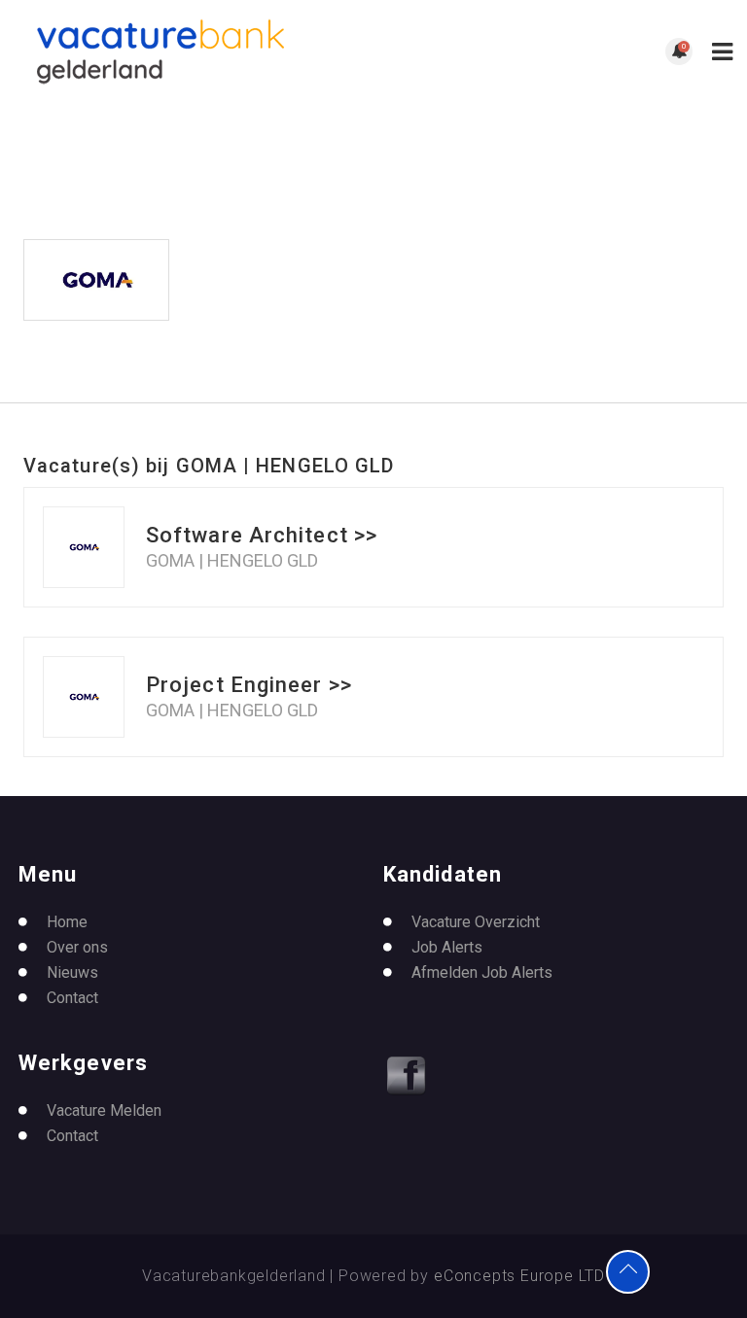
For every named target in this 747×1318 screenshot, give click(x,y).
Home (67, 922)
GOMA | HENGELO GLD (232, 561)
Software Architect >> (261, 535)
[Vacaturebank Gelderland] (194, 51)
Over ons (77, 947)
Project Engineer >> (249, 685)
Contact (72, 997)
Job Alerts (446, 947)
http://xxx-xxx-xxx (284, 341)
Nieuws (72, 972)
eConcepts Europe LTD (519, 1275)
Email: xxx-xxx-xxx (293, 364)
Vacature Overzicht (475, 922)
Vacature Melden (104, 1110)
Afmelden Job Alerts (481, 972)
